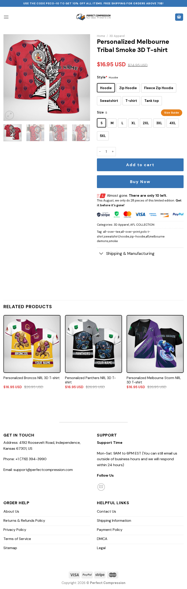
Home (101, 36)
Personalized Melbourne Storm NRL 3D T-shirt (154, 380)
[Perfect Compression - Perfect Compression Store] (93, 17)
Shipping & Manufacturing (130, 253)
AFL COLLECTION (142, 225)
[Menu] (6, 17)
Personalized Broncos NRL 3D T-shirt (31, 378)
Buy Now (140, 181)
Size (100, 112)
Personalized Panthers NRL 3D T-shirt (90, 380)
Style (102, 77)
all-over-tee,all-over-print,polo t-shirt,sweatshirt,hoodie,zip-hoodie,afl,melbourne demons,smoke (131, 236)
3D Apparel (117, 36)
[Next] (82, 77)
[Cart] (179, 17)
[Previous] (11, 77)
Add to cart (140, 165)
